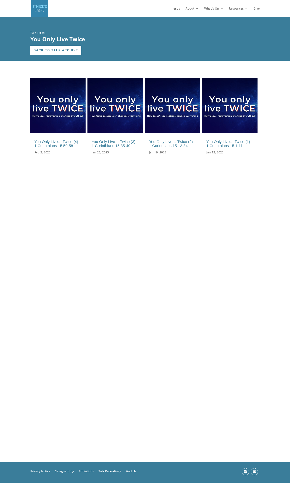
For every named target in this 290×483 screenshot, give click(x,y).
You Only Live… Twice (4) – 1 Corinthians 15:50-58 (57, 144)
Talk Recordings (110, 471)
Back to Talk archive (56, 50)
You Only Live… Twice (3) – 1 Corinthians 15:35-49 (115, 144)
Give (256, 8)
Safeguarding (64, 471)
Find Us (131, 471)
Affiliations (86, 471)
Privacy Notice (40, 471)
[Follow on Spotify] (245, 471)
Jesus (176, 8)
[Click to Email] (254, 471)
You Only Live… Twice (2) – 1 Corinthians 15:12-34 (172, 144)
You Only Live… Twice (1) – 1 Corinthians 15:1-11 (229, 144)
